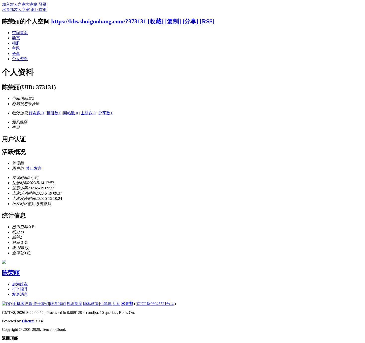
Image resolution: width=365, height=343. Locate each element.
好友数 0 (36, 113)
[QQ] (7, 303)
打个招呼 (20, 289)
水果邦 (127, 303)
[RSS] (207, 21)
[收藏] (156, 21)
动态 (16, 38)
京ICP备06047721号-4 (155, 303)
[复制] (173, 21)
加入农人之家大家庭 (20, 4)
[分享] (190, 21)
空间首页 (20, 33)
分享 (16, 53)
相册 (16, 43)
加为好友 (20, 284)
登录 (43, 4)
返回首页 (39, 9)
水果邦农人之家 (16, 9)
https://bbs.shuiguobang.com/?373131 (98, 21)
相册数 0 (53, 113)
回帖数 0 (70, 113)
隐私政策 (91, 303)
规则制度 (74, 303)
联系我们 (58, 303)
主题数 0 (88, 113)
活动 (116, 303)
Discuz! (28, 321)
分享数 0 (105, 113)
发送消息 (20, 294)
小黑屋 (106, 303)
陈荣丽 (11, 272)
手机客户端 (23, 303)
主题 (16, 48)
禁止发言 (34, 168)
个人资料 (20, 59)
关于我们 (41, 303)
